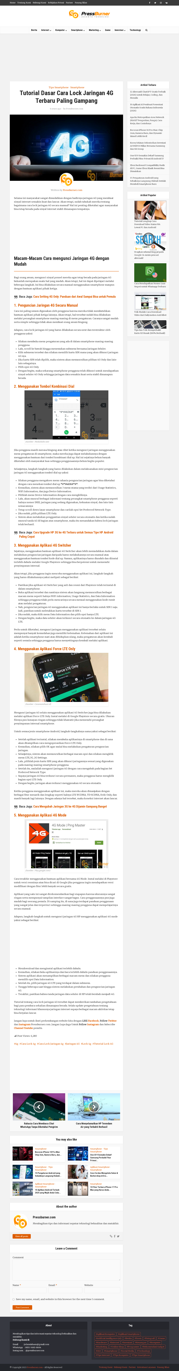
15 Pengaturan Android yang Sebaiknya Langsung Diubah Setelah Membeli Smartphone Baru (148, 181)
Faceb (91, 1020)
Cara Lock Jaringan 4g (50, 1043)
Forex (138, 1338)
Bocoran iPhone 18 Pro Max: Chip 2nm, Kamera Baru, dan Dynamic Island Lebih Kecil (146, 133)
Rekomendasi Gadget (153, 1346)
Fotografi (150, 1338)
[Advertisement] (89, 57)
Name (17, 1285)
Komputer (60, 30)
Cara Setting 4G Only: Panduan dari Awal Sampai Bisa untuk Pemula (74, 296)
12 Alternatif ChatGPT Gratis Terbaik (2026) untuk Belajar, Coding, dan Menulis (148, 94)
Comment (18, 1257)
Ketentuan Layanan (146, 1367)
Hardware (102, 1342)
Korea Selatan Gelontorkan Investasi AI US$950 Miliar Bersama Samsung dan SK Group (148, 146)
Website (88, 1285)
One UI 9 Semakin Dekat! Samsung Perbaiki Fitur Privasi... (101, 1158)
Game (107, 30)
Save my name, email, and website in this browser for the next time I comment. (60, 1299)
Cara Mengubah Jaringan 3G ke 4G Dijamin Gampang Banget (70, 806)
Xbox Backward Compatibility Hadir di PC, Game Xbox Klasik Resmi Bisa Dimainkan (147, 168)
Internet (45, 30)
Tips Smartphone (59, 87)
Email (53, 1285)
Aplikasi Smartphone (100, 1167)
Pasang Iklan (81, 3)
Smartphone (77, 30)
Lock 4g (86, 1043)
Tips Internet (103, 1355)
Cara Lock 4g (28, 1043)
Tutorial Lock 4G (103, 1043)
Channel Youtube (23, 1028)
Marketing (94, 30)
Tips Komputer (121, 1355)
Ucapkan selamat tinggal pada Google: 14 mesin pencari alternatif (149, 255)
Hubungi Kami (39, 3)
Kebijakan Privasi (56, 3)
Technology (135, 30)
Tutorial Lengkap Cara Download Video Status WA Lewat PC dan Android (147, 224)
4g (16, 1043)
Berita (34, 30)
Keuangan (141, 1342)
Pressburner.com (74, 108)
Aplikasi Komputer (106, 1334)
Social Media (128, 1351)
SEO (99, 1351)
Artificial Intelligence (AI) (109, 1338)
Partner (69, 3)
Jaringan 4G (73, 1043)
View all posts (21, 1236)
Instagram (24, 1024)
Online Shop (118, 1346)
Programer (133, 1346)
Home (13, 3)
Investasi (119, 30)
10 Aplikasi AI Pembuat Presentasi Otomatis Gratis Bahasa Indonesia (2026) (146, 107)
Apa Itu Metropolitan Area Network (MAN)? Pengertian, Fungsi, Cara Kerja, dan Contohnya (147, 120)
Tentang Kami (24, 3)
